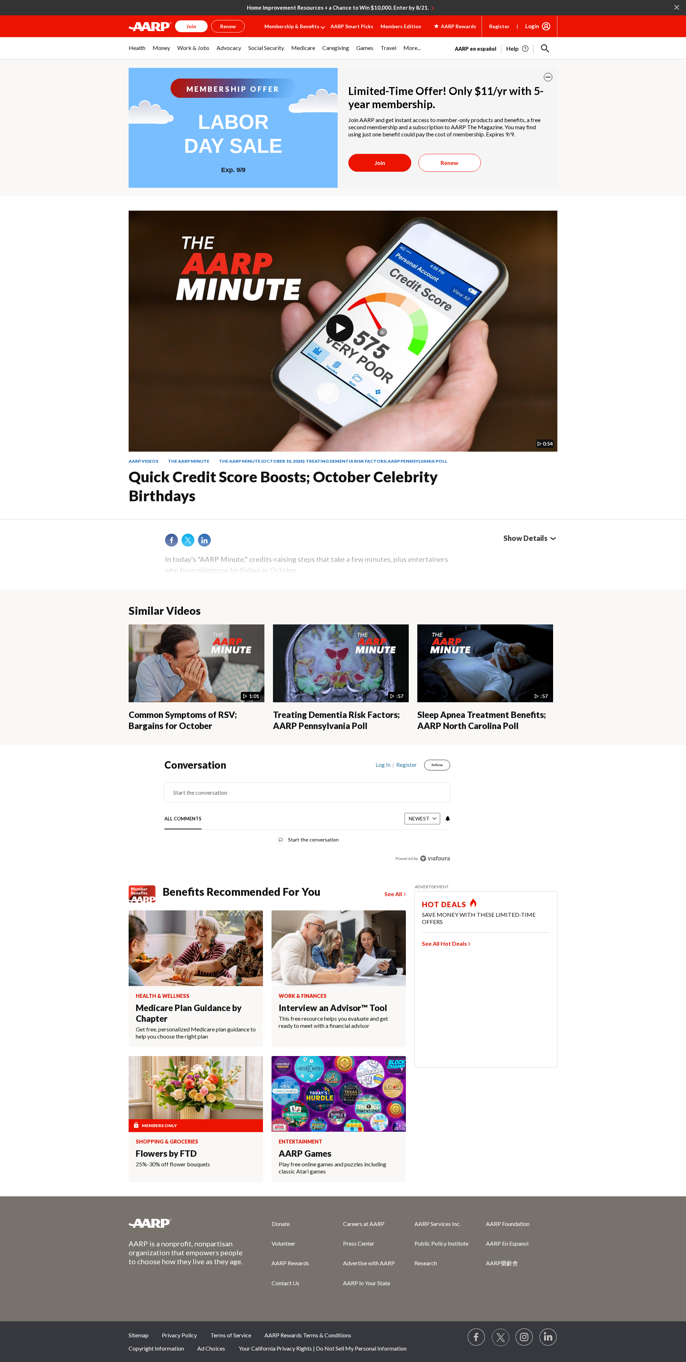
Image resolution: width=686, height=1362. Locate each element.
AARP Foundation (508, 1223)
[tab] (183, 819)
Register (499, 26)
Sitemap (139, 1335)
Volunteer (283, 1243)
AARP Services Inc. (437, 1223)
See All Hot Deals (444, 943)
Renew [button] (228, 26)
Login (532, 26)
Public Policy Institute (441, 1243)
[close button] (548, 77)
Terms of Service (230, 1335)
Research (425, 1263)
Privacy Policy (179, 1335)
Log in (383, 765)
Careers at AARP (363, 1223)
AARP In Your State (366, 1283)
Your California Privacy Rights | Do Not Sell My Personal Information (323, 1348)
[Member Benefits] (146, 894)
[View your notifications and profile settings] (447, 818)
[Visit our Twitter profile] (500, 1337)
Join (379, 162)
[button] (545, 48)
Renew (449, 162)
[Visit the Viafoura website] (435, 858)
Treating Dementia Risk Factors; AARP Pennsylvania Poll (336, 720)
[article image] (518, 48)
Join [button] (191, 26)
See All (393, 893)
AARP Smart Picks (351, 26)
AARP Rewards (290, 1263)
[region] (307, 813)
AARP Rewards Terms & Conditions (307, 1335)
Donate (281, 1223)
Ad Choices (211, 1348)
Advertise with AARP (369, 1263)
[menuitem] (137, 51)
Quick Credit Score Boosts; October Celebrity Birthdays (283, 486)
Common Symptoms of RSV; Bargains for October (183, 720)
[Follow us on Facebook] (477, 1337)
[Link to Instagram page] (524, 1337)
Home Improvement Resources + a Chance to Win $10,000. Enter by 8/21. (338, 7)
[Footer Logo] (186, 1223)
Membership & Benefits (291, 26)
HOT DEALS (444, 904)
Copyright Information (156, 1348)
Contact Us (285, 1283)
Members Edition (401, 26)
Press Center (358, 1243)
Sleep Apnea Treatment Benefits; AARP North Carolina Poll (481, 720)
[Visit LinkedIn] (548, 1337)
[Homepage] (150, 26)
